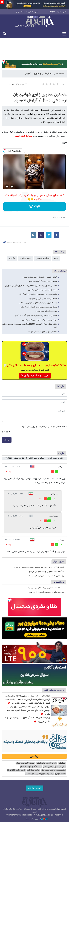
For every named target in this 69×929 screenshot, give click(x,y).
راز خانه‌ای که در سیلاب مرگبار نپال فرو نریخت (46, 575)
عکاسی (12, 258)
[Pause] (7, 186)
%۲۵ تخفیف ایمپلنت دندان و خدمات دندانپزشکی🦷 (34, 365)
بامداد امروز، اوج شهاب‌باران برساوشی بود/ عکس (38, 302)
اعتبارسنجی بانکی (58, 770)
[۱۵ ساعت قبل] (59, 699)
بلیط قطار (45, 770)
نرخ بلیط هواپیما (46, 773)
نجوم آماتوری (25, 258)
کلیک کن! (34, 206)
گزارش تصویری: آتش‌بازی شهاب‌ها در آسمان (40, 277)
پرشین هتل (48, 766)
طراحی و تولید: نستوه (33, 819)
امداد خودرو (60, 773)
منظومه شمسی (43, 258)
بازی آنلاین (40, 763)
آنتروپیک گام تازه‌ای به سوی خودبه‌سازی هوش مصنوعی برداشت (39, 567)
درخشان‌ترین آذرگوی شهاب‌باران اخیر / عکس (39, 319)
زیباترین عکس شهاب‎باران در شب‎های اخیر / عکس (38, 307)
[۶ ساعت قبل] (59, 721)
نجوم (27, 73)
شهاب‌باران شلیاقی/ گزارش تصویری (43, 298)
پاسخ (8, 472)
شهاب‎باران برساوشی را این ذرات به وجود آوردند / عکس (36, 315)
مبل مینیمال (60, 766)
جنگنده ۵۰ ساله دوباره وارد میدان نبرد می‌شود (46, 571)
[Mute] (12, 186)
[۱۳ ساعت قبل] (59, 710)
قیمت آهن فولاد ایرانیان (31, 766)
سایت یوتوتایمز (33, 770)
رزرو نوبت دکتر (31, 773)
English (52, 12)
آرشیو (17, 12)
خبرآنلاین (34, 22)
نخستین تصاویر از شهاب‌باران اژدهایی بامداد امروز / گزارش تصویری (31, 285)
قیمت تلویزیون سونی (25, 763)
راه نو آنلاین (51, 763)
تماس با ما (35, 12)
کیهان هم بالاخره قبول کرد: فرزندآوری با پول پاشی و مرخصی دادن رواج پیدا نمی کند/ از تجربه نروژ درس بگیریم (28, 710)
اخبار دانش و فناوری (42, 73)
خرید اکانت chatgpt (16, 770)
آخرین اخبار (58, 562)
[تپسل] (3, 62)
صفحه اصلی (59, 73)
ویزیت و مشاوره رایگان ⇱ (34, 375)
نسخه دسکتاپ (34, 788)
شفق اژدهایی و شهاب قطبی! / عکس (42, 289)
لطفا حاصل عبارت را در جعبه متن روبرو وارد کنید (44, 426)
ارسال (6, 440)
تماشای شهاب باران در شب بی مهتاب (42, 331)
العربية (59, 12)
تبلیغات (23, 12)
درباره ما (29, 12)
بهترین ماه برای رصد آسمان (46, 311)
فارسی (64, 12)
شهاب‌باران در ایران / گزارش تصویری (43, 281)
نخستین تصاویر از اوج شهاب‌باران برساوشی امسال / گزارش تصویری (40, 97)
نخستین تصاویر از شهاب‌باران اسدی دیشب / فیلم (38, 294)
